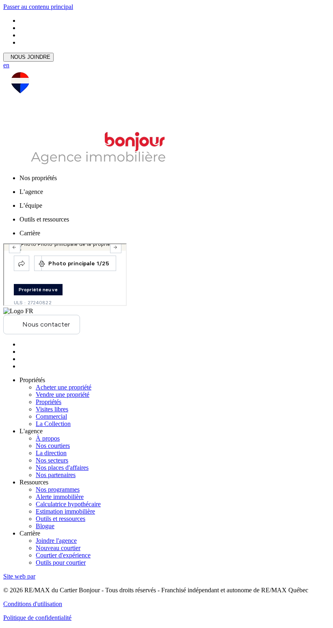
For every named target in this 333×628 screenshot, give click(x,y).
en (6, 65)
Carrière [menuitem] (29, 233)
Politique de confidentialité (37, 617)
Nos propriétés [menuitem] (38, 177)
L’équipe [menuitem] (30, 205)
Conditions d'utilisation (32, 603)
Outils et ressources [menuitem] (44, 219)
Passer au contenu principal (38, 6)
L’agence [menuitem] (31, 191)
